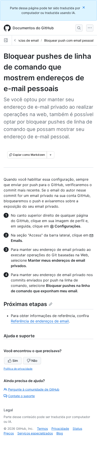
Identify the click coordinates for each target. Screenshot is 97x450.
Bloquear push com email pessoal (68, 40)
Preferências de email (23, 40)
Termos (42, 428)
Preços (9, 433)
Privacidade (60, 428)
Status (77, 428)
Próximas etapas (25, 304)
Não (34, 360)
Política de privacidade (18, 368)
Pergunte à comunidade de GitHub (33, 389)
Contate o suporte (21, 396)
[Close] (84, 7)
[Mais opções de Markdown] (50, 154)
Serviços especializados (35, 433)
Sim (15, 360)
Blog (59, 433)
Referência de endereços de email (40, 321)
